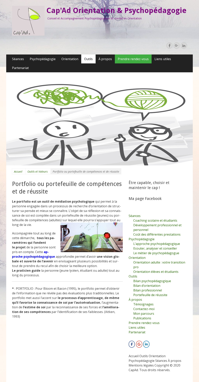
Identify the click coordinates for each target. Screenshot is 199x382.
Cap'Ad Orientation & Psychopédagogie (116, 10)
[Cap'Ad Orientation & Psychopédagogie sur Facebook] (132, 344)
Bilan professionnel (147, 290)
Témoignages (143, 304)
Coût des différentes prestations (157, 234)
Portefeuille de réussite (150, 295)
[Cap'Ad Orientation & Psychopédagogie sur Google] (139, 344)
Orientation (69, 59)
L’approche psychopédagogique (156, 244)
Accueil (18, 171)
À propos (105, 59)
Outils (88, 59)
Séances (18, 59)
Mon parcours (143, 313)
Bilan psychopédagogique (152, 281)
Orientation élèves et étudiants (155, 272)
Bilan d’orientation (146, 285)
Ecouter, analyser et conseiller (155, 248)
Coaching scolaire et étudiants (155, 220)
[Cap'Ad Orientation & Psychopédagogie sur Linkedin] (146, 344)
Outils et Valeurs (37, 171)
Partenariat (20, 68)
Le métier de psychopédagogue (156, 253)
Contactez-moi (143, 309)
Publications (142, 318)
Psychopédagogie (43, 59)
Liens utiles (162, 59)
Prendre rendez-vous (133, 59)
